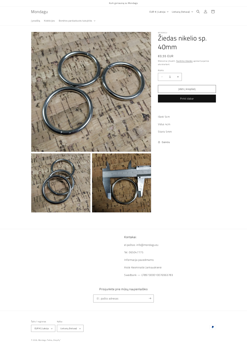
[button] (77, 20)
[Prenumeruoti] (150, 298)
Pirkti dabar (187, 98)
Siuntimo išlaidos (184, 61)
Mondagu (42, 340)
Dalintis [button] (166, 142)
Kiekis (161, 70)
